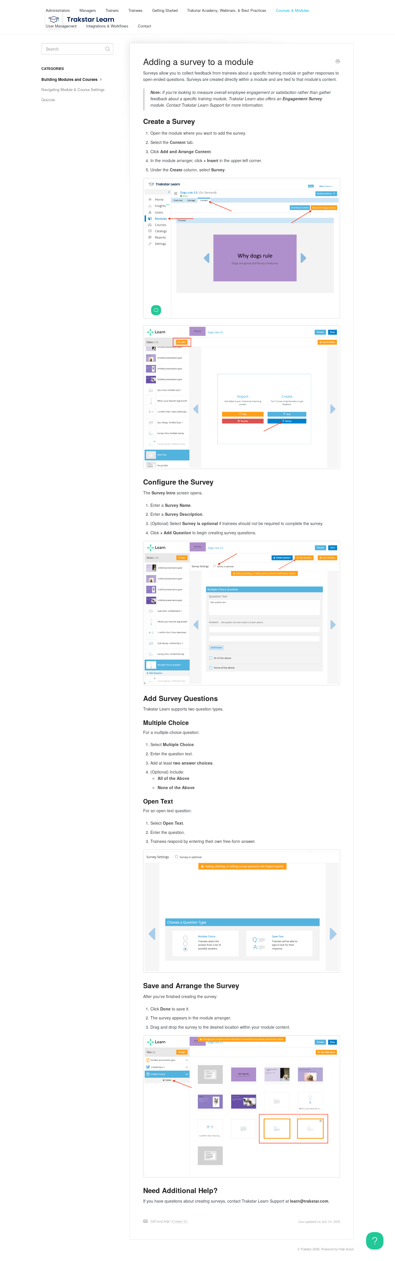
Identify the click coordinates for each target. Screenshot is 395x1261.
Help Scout (346, 1249)
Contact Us (180, 1221)
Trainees (135, 10)
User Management (61, 26)
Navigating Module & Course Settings (73, 89)
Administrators (58, 10)
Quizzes (48, 99)
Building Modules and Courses (70, 79)
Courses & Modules (292, 10)
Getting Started (165, 10)
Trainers (112, 10)
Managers (88, 10)
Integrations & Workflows (107, 26)
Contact (144, 26)
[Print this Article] (337, 62)
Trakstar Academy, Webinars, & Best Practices (226, 10)
